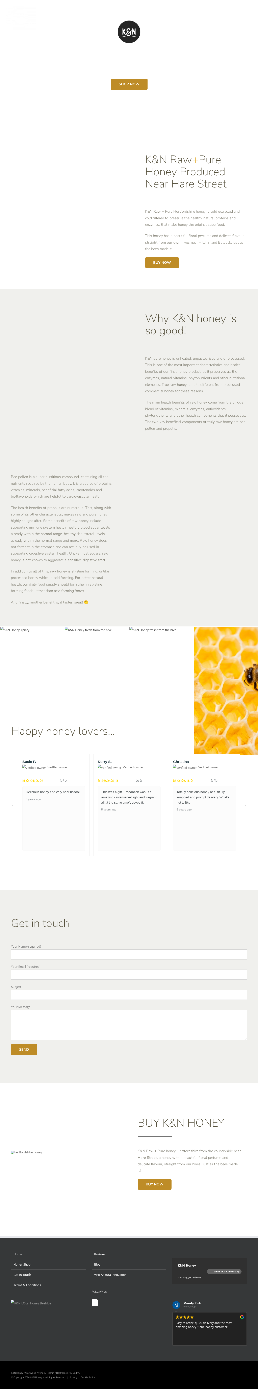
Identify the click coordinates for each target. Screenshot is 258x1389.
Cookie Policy (88, 1377)
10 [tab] (126, 862)
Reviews (99, 1254)
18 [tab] (174, 862)
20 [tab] (186, 862)
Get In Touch (22, 1275)
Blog (97, 1264)
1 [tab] (72, 862)
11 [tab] (132, 862)
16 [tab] (162, 862)
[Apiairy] (14, 630)
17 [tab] (168, 862)
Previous (13, 805)
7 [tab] (108, 862)
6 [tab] (102, 862)
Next (245, 805)
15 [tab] (156, 862)
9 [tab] (120, 862)
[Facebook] (95, 1302)
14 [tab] (150, 862)
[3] (152, 630)
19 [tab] (180, 862)
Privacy (73, 1377)
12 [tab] (138, 862)
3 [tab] (84, 862)
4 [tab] (90, 862)
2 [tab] (78, 862)
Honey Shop (22, 1264)
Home (18, 1254)
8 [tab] (114, 862)
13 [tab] (144, 862)
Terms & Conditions (27, 1285)
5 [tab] (96, 862)
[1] (88, 630)
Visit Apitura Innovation (110, 1275)
